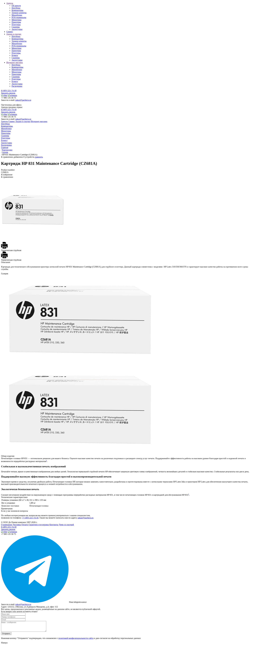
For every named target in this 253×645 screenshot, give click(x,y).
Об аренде (16, 5)
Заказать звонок (8, 93)
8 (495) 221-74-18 (8, 91)
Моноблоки (17, 15)
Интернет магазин (14, 62)
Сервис (9, 32)
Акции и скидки (13, 34)
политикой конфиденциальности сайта (75, 638)
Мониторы (16, 20)
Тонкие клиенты (19, 13)
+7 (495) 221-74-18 (30, 518)
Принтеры (16, 22)
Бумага (15, 55)
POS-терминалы (19, 17)
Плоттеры (16, 24)
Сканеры (16, 27)
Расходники (17, 86)
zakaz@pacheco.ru (23, 100)
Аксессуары (17, 29)
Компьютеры (17, 10)
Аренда (9, 3)
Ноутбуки (16, 8)
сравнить (39, 157)
